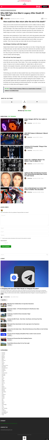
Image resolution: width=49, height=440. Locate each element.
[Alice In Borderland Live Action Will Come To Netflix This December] (12, 195)
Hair (3, 379)
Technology (4, 404)
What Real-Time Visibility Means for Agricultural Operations (20, 303)
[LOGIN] (39, 6)
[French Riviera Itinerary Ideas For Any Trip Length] (3, 344)
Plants (3, 395)
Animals (3, 353)
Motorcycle (4, 388)
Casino (3, 362)
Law (3, 385)
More (2, 294)
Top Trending (12, 116)
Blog (2, 286)
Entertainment (5, 367)
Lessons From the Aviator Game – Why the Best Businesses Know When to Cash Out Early (27, 329)
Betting (3, 357)
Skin (3, 400)
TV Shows (4, 410)
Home (3, 381)
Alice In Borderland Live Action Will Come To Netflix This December (35, 188)
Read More (4, 299)
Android (3, 352)
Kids (3, 384)
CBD (3, 364)
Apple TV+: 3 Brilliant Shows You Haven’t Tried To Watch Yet (34, 160)
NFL (3, 393)
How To (3, 383)
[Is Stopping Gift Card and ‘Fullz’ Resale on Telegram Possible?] (24, 274)
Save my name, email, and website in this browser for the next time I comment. (16, 238)
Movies (3, 389)
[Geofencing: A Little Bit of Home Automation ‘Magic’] (3, 315)
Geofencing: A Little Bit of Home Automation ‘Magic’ (18, 313)
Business (3, 360)
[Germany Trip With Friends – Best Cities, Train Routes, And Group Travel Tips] (3, 320)
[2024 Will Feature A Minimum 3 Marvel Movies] (12, 139)
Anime (3, 355)
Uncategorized (5, 412)
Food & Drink (4, 372)
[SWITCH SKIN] (37, 6)
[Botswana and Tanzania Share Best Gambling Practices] (3, 339)
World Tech (4, 413)
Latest (24, 4)
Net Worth (4, 391)
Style (3, 403)
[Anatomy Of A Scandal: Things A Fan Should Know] (12, 152)
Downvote (37, 101)
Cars (3, 361)
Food (3, 371)
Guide (3, 377)
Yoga (3, 414)
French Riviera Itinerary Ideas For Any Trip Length (18, 343)
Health (3, 380)
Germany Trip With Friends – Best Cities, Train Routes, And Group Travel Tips (24, 318)
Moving (3, 390)
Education (4, 366)
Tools (3, 407)
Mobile (3, 386)
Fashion (3, 369)
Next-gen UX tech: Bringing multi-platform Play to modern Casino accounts (24, 333)
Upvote (11, 101)
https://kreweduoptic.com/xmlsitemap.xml (9, 423)
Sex (2, 399)
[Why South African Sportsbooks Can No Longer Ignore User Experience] (3, 325)
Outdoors (4, 394)
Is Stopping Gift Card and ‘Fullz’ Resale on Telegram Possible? (20, 288)
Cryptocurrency (5, 365)
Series (3, 398)
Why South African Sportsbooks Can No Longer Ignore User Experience (23, 324)
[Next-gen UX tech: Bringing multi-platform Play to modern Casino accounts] (3, 334)
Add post (45, 6)
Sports (3, 401)
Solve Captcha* (4, 240)
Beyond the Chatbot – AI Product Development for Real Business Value (23, 308)
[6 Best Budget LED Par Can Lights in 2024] (12, 125)
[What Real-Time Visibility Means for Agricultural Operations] (3, 305)
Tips (3, 405)
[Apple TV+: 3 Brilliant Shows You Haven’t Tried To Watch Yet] (12, 165)
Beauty (3, 356)
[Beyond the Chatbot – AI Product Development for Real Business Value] (3, 310)
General (3, 375)
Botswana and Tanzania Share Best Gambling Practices (19, 338)
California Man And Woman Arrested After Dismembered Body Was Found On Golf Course (35, 174)
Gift (2, 376)
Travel (3, 409)
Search (47, 254)
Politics (3, 396)
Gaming (3, 374)
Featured (4, 370)
